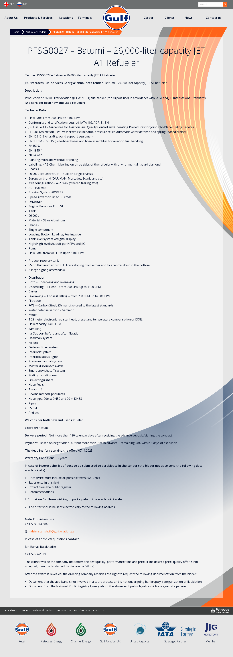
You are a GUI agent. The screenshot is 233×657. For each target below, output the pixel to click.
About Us (11, 18)
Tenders (25, 610)
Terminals (85, 18)
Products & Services (38, 18)
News (189, 18)
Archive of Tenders (36, 32)
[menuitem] (11, 17)
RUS (25, 4)
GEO (11, 4)
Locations (66, 18)
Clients (170, 18)
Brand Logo (11, 610)
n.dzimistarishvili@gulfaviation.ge (51, 531)
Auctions (61, 610)
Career (148, 18)
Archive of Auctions (79, 610)
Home (16, 32)
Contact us (213, 18)
